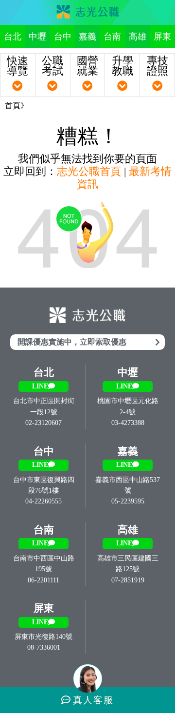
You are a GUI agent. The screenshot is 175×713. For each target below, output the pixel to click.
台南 (112, 36)
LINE (40, 386)
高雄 (137, 36)
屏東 (162, 36)
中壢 (37, 36)
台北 (12, 36)
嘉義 (87, 36)
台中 (62, 36)
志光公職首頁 (89, 171)
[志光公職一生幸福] (87, 12)
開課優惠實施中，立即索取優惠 (72, 342)
